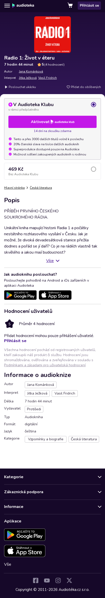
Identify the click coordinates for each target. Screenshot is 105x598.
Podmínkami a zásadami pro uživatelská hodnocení (45, 365)
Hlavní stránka (14, 188)
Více (50, 260)
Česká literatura (41, 188)
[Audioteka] (23, 5)
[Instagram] (58, 580)
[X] (69, 580)
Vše (7, 564)
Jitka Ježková (28, 78)
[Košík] (71, 6)
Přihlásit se (89, 5)
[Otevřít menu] (7, 6)
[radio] (52, 106)
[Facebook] (36, 580)
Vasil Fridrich (47, 78)
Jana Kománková (31, 71)
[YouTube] (47, 580)
